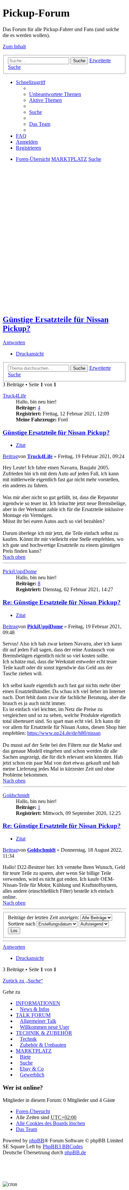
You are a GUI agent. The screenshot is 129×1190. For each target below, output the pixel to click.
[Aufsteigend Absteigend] (94, 924)
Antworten (14, 342)
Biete (25, 1057)
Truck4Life (14, 396)
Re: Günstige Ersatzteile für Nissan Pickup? (62, 602)
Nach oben (14, 557)
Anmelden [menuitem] (27, 142)
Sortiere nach (22, 924)
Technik (28, 1039)
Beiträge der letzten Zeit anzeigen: (44, 917)
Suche (79, 60)
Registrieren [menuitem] (28, 148)
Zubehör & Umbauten (43, 1045)
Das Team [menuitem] (39, 124)
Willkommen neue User (44, 1027)
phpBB (36, 1140)
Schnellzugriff (30, 82)
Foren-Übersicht (33, 1111)
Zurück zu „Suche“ (23, 980)
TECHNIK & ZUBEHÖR (44, 1033)
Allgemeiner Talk (38, 1021)
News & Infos (34, 1009)
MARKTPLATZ (34, 1051)
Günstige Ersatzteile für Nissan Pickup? (56, 432)
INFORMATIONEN (38, 1003)
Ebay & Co (32, 1068)
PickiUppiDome (20, 571)
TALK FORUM (33, 1015)
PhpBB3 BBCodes (63, 1146)
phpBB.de (75, 1152)
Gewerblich (32, 1074)
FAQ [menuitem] (21, 136)
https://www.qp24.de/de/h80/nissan (64, 733)
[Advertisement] (64, 244)
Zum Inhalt (14, 46)
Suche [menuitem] (35, 112)
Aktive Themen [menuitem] (45, 100)
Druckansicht (30, 354)
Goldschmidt (16, 795)
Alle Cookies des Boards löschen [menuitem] (50, 1123)
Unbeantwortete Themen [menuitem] (55, 94)
